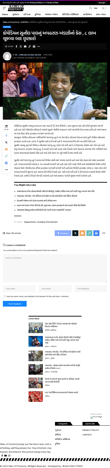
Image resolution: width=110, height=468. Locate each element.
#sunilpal (41, 221)
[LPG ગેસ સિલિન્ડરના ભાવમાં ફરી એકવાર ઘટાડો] (36, 396)
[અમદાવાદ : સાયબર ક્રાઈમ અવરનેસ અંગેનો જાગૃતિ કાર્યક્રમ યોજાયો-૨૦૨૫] (36, 369)
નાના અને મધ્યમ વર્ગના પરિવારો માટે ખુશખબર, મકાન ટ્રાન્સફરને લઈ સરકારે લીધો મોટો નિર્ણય (51, 205)
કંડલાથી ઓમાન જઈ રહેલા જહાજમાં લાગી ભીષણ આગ (37, 200)
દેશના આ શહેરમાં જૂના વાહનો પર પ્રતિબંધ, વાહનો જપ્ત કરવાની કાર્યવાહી (62, 380)
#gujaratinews (30, 221)
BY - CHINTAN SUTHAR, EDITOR (28, 54)
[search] (91, 8)
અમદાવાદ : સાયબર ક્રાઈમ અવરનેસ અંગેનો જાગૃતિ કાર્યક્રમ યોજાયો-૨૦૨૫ (62, 367)
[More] (39, 46)
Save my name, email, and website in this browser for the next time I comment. (37, 296)
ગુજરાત (47, 346)
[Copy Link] (30, 46)
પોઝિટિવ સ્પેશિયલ (50, 330)
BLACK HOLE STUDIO (73, 466)
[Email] (25, 46)
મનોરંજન (7, 27)
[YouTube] (6, 456)
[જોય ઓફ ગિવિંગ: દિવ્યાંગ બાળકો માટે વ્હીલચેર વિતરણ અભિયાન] (36, 327)
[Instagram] (9, 456)
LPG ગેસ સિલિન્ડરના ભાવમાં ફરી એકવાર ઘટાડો (61, 392)
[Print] (34, 46)
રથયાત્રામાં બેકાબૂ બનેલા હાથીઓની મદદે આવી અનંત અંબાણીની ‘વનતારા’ (44, 209)
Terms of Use (52, 2)
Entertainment (52, 221)
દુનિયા (53, 358)
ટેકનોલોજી (54, 372)
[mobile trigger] (5, 8)
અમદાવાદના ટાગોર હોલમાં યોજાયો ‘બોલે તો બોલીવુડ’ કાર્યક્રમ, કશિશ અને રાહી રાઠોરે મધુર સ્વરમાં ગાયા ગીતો (55, 191)
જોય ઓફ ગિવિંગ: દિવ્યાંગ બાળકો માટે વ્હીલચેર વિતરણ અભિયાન (61, 325)
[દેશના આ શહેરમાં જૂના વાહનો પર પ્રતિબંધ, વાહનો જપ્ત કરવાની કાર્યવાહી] (36, 383)
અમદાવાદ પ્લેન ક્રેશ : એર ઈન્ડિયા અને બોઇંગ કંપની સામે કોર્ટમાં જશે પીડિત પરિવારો (47, 195)
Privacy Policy (36, 2)
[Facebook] (2, 456)
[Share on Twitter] (21, 46)
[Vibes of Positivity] (16, 8)
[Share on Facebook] (16, 46)
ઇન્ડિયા (47, 385)
